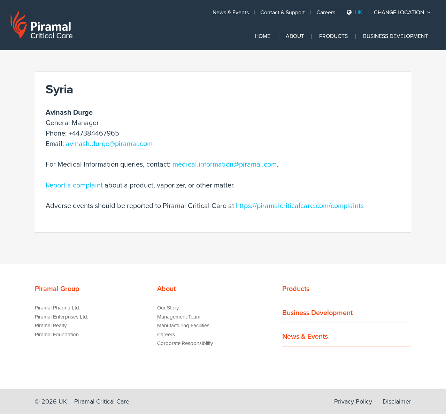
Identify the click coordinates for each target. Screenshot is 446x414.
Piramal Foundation (57, 334)
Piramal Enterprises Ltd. (61, 317)
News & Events (231, 12)
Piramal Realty (51, 325)
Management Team (178, 317)
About (295, 36)
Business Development (395, 36)
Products (333, 36)
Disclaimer (397, 401)
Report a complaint (74, 185)
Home (262, 36)
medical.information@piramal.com (224, 164)
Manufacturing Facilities (183, 325)
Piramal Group (57, 289)
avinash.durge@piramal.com (109, 144)
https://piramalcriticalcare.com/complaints (300, 206)
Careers (325, 12)
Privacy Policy (353, 401)
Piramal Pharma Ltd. (57, 308)
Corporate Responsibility (185, 343)
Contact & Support (282, 12)
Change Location (399, 12)
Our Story (168, 308)
